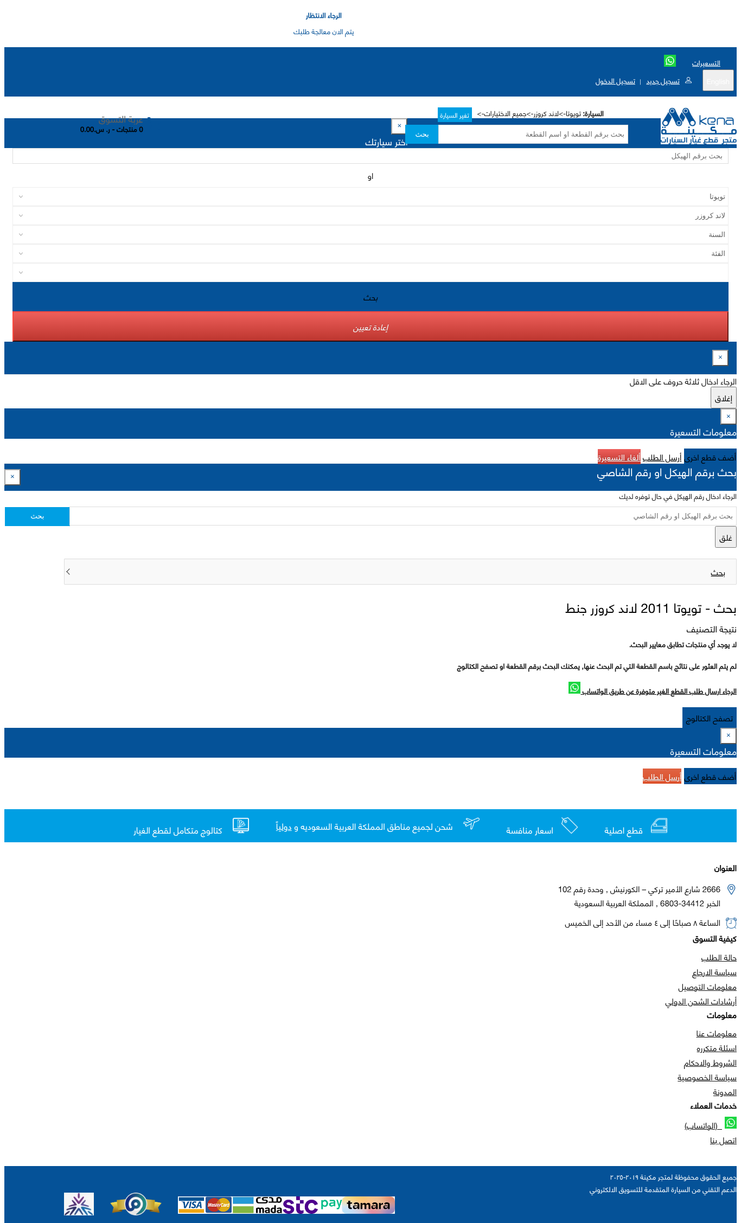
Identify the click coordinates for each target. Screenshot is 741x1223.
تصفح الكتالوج (709, 717)
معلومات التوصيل (708, 986)
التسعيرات (706, 62)
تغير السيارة (454, 114)
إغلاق (723, 397)
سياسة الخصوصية (707, 1076)
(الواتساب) (703, 1124)
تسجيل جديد (662, 80)
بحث (422, 134)
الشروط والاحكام (710, 1062)
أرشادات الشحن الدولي (701, 1000)
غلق (725, 537)
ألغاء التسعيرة (619, 456)
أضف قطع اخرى (711, 456)
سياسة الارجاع (714, 971)
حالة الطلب (719, 956)
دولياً (284, 826)
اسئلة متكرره (717, 1047)
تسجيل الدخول (615, 80)
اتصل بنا (723, 1139)
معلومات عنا (717, 1032)
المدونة (725, 1091)
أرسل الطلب (662, 456)
